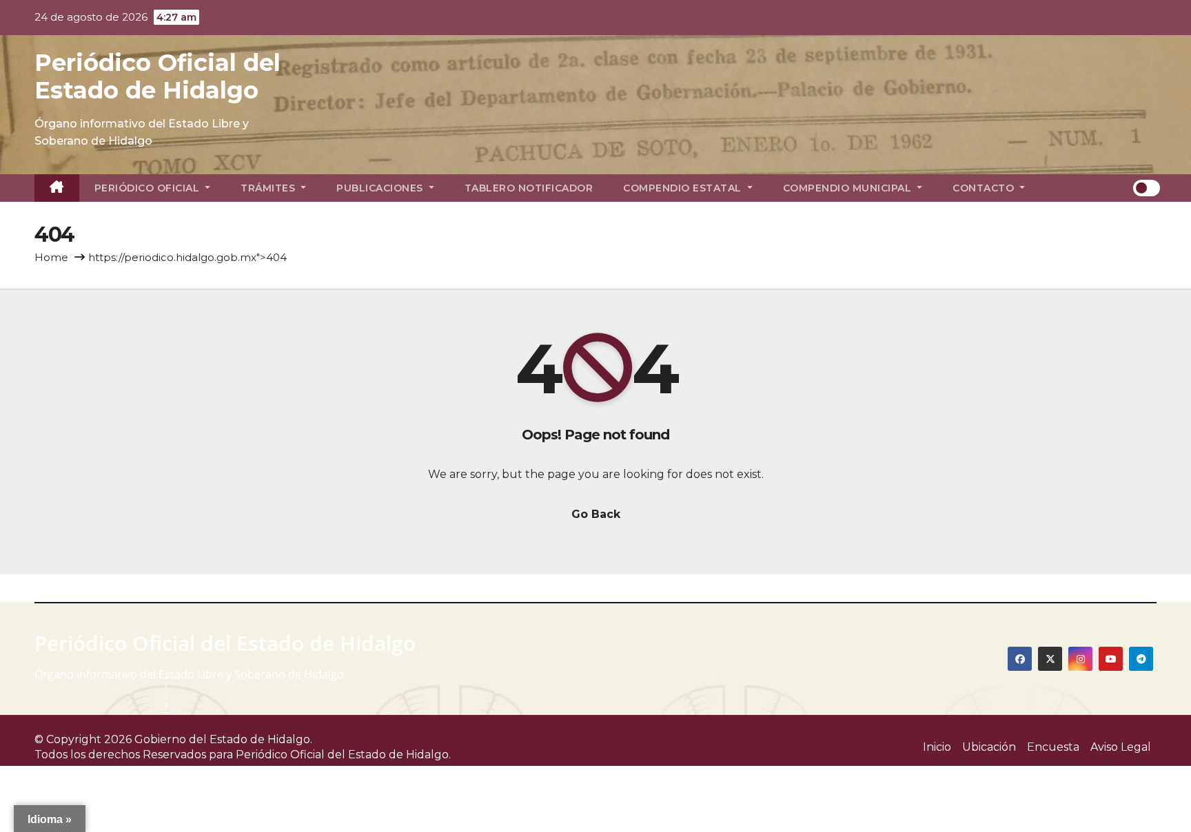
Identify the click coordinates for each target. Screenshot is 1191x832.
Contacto (985, 188)
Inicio (937, 746)
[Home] (56, 188)
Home (51, 257)
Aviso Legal (1120, 746)
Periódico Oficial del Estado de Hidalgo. (343, 754)
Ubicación (989, 746)
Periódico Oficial (148, 188)
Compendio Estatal (683, 188)
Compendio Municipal (849, 188)
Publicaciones (381, 188)
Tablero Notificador (529, 188)
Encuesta (1053, 746)
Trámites (269, 188)
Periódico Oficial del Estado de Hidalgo (157, 76)
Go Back (595, 514)
